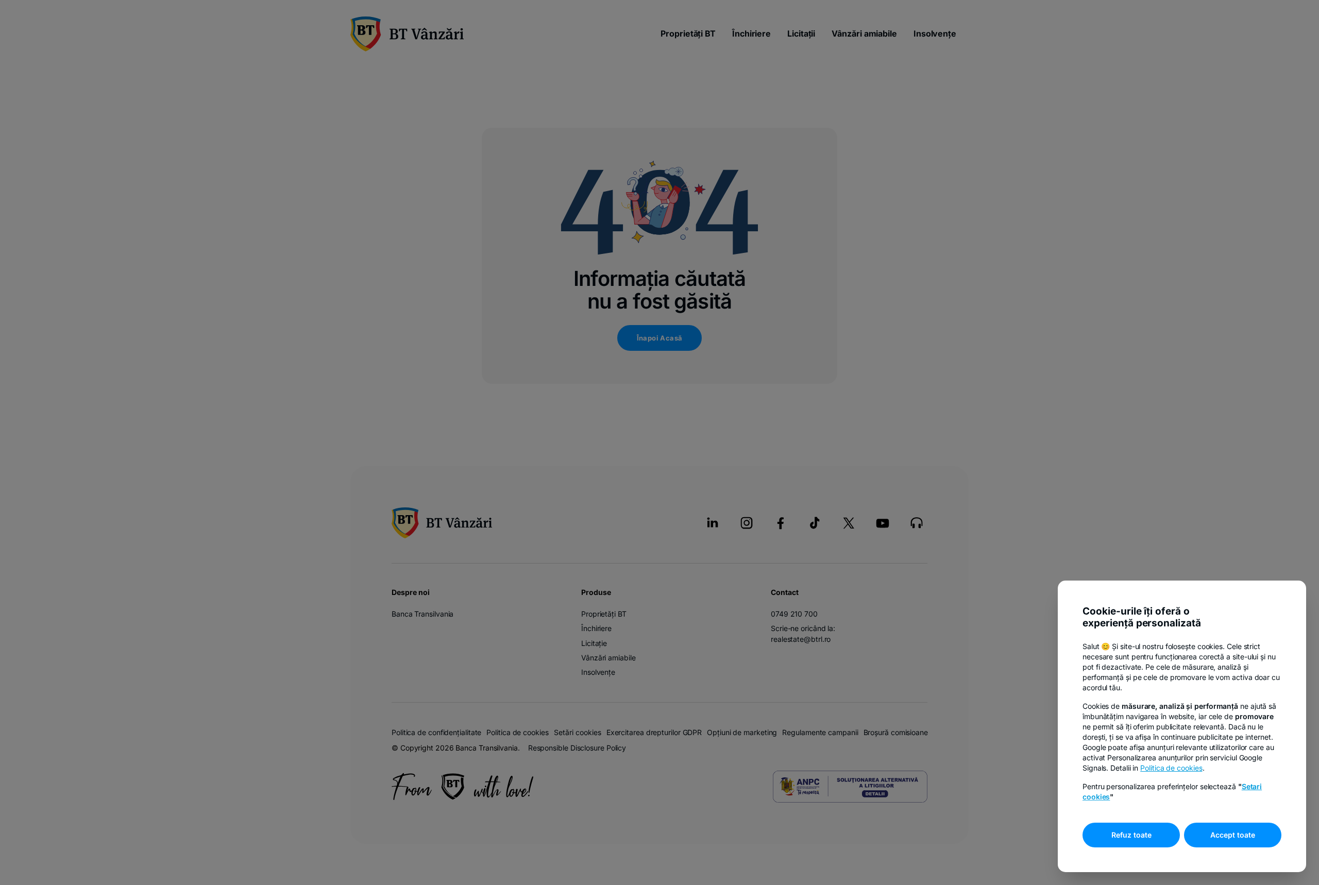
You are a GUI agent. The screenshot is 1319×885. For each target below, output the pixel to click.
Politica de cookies (1171, 767)
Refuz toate (1131, 834)
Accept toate (1232, 834)
